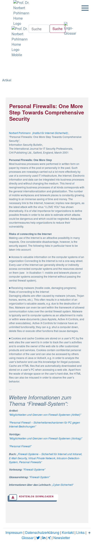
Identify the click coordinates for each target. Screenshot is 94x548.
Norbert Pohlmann (20, 133)
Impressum (14, 532)
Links (80, 532)
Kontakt (68, 532)
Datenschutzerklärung (42, 532)
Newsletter (61, 537)
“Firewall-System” (39, 477)
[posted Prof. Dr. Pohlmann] (19, 13)
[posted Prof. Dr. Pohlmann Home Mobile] (18, 41)
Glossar (28, 537)
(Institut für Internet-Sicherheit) (50, 133)
